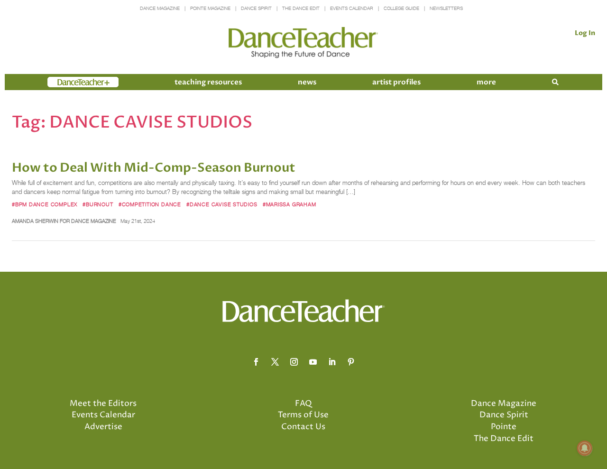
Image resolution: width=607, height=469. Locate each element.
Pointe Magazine (210, 8)
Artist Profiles (396, 82)
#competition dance (150, 204)
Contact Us (303, 426)
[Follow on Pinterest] (351, 361)
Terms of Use (303, 415)
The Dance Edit (301, 8)
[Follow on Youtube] (313, 361)
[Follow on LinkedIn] (332, 361)
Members (64, 82)
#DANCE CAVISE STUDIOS (221, 204)
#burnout (98, 204)
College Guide (401, 8)
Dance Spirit (256, 8)
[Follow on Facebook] (256, 361)
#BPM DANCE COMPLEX (44, 204)
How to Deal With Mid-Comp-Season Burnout (153, 167)
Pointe (503, 426)
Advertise (103, 426)
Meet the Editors (103, 403)
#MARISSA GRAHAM (289, 204)
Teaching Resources (208, 82)
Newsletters (446, 8)
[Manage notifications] (584, 448)
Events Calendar (351, 8)
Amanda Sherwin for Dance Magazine (64, 221)
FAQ (303, 403)
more (486, 82)
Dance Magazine (160, 8)
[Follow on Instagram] (294, 361)
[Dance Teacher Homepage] (303, 43)
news (307, 82)
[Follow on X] (275, 361)
